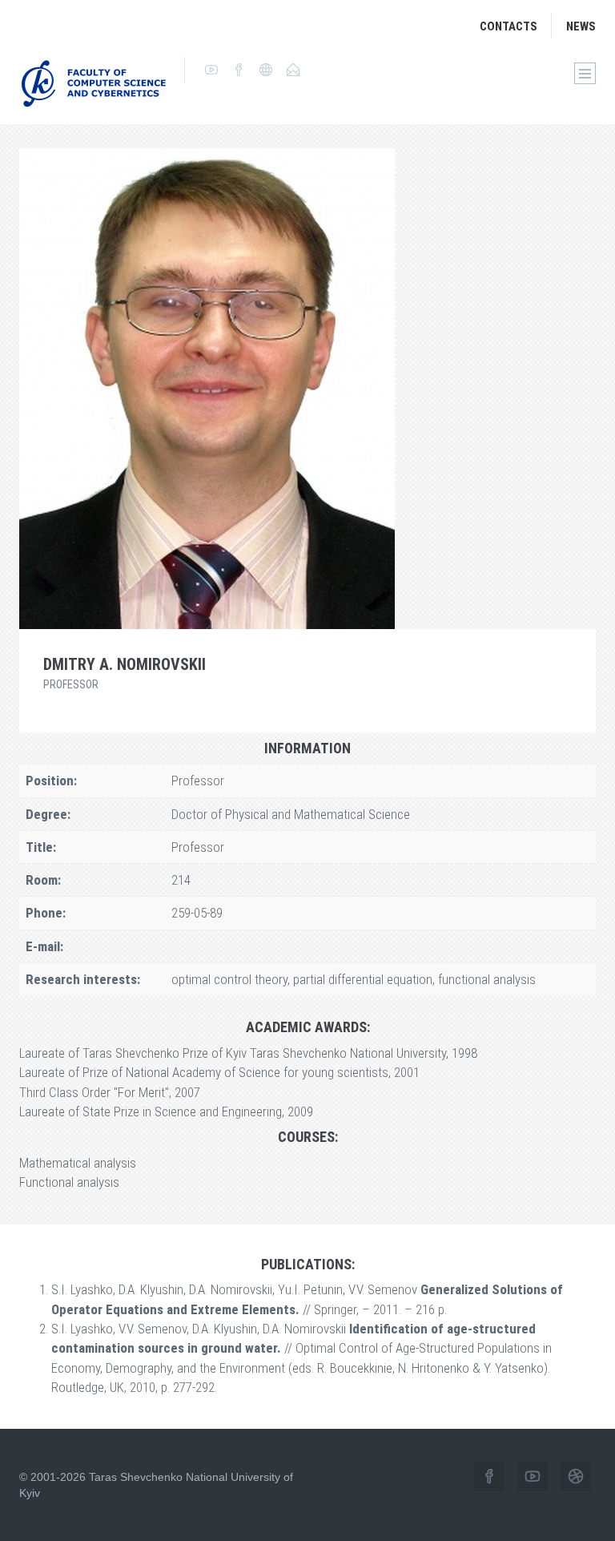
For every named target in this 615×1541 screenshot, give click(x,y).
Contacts (508, 26)
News (581, 26)
